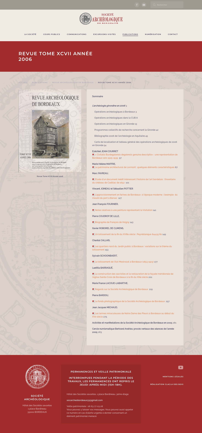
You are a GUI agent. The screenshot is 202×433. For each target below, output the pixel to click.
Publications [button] (130, 34)
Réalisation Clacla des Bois (167, 384)
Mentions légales (173, 377)
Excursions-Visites (104, 34)
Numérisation (153, 34)
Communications (76, 34)
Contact (173, 34)
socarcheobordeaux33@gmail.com (85, 400)
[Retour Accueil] (101, 18)
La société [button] (30, 34)
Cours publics (51, 34)
